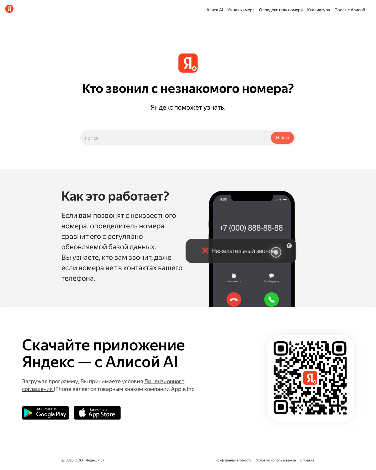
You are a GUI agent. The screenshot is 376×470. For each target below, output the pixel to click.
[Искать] (282, 138)
